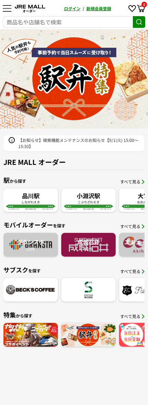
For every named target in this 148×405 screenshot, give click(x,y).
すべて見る (130, 181)
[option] (74, 78)
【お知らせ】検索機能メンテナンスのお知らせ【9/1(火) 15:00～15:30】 (78, 143)
